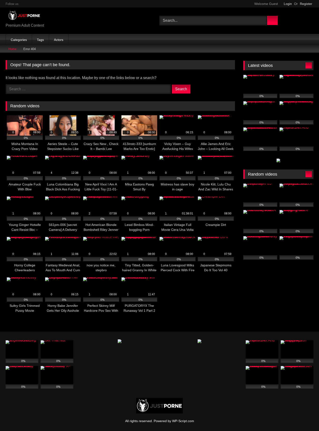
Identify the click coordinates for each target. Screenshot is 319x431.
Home (12, 49)
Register (306, 4)
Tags (40, 40)
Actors (58, 40)
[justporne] (23, 17)
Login (288, 4)
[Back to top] (305, 417)
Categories (19, 40)
